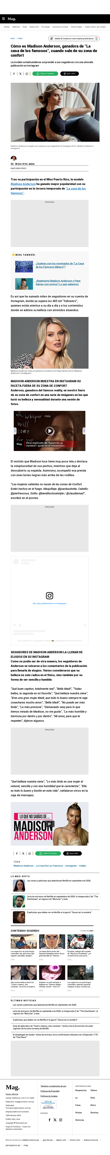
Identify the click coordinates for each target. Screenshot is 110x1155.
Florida (6, 27)
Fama (77, 1105)
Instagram (71, 865)
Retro (93, 1105)
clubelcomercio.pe (30, 1140)
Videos (94, 1090)
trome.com (75, 1140)
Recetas (94, 1112)
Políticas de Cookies (49, 1096)
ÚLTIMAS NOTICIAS (23, 1000)
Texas (24, 27)
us (76, 1097)
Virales (78, 1112)
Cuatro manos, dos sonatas (95, 27)
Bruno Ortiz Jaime (25, 164)
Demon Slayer (76, 27)
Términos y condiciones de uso (53, 1086)
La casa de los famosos (49, 865)
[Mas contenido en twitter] (55, 1120)
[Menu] (5, 19)
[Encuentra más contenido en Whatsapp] (27, 73)
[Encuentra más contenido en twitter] (20, 73)
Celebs (82, 865)
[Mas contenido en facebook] (49, 1120)
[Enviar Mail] (12, 164)
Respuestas (81, 1090)
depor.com (61, 1140)
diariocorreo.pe (91, 1140)
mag (26, 1145)
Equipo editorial (12, 1094)
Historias (79, 1120)
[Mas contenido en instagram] (60, 1120)
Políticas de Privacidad (50, 1091)
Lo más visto (20, 876)
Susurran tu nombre (60, 27)
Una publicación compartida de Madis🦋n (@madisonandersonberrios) (49, 641)
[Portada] (12, 1092)
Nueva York (34, 27)
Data (93, 1097)
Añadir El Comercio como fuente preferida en (74, 39)
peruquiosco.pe (13, 1145)
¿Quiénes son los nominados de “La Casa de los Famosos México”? (60, 265)
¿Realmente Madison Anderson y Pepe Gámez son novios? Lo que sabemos (58, 282)
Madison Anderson (24, 865)
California (16, 27)
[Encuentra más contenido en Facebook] (14, 73)
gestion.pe (48, 1140)
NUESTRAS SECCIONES (83, 1086)
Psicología (45, 27)
